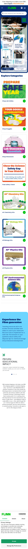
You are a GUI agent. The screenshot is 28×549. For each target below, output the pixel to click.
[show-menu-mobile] (2, 8)
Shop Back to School (7, 68)
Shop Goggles (20, 69)
